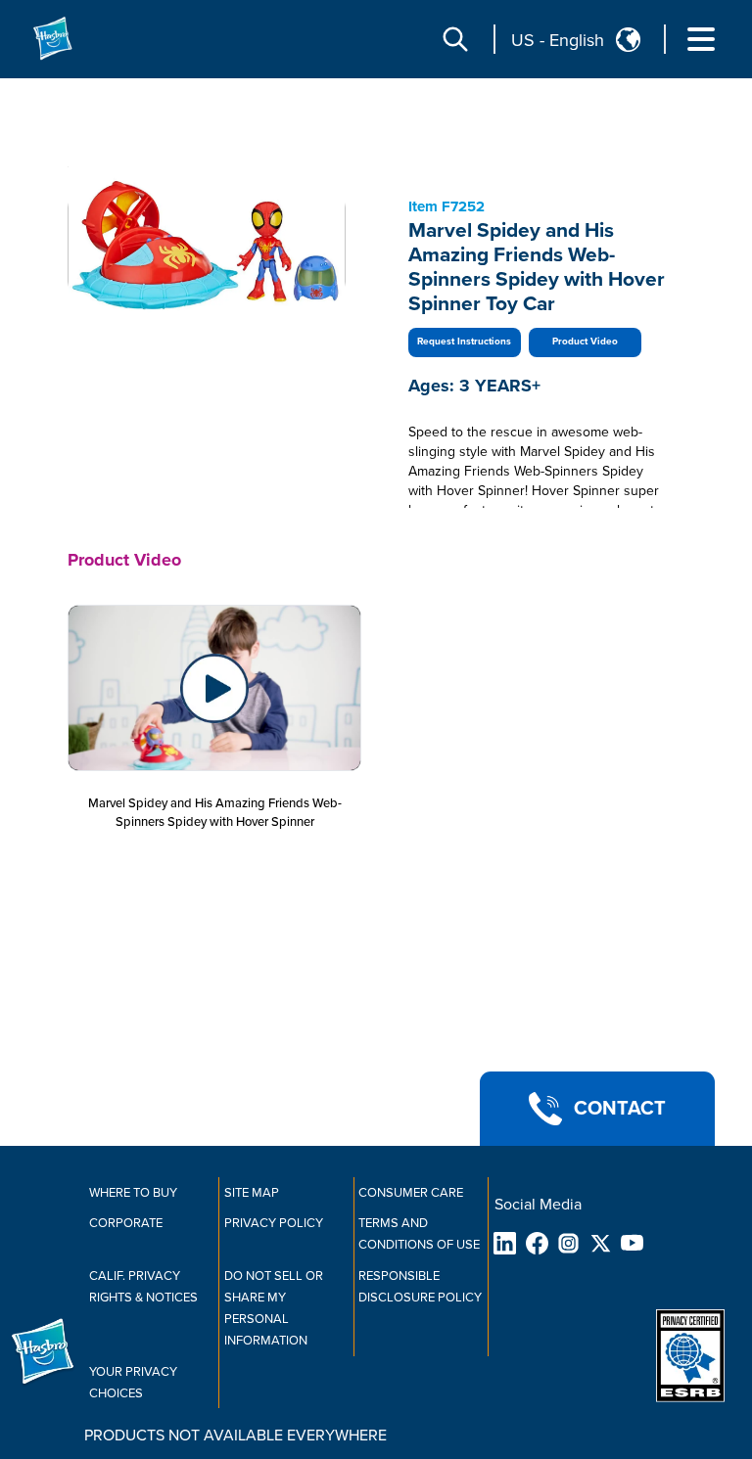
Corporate (126, 1223)
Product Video (585, 341)
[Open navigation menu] (701, 39)
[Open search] (455, 39)
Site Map (251, 1193)
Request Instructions (464, 341)
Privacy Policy (273, 1223)
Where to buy (133, 1193)
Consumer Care (410, 1193)
